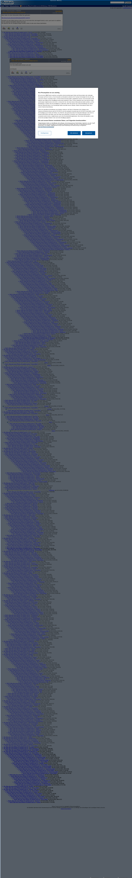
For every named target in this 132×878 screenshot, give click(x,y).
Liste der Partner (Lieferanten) (46, 127)
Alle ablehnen (74, 133)
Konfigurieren (45, 133)
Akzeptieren (88, 133)
